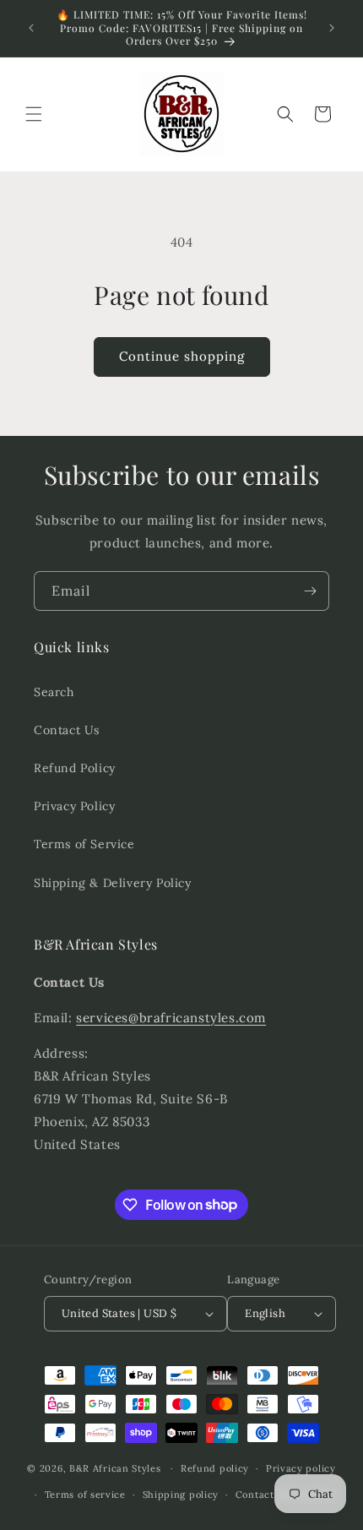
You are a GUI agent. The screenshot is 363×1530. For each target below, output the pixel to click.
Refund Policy (75, 768)
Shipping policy (181, 1494)
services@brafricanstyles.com (171, 1018)
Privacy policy (301, 1468)
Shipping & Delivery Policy (113, 882)
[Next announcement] (331, 27)
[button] (33, 114)
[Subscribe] (309, 591)
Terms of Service (84, 844)
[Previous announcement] (31, 27)
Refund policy (215, 1468)
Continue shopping (182, 356)
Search (54, 692)
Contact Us (67, 730)
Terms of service (85, 1494)
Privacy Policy (74, 806)
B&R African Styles (115, 1468)
